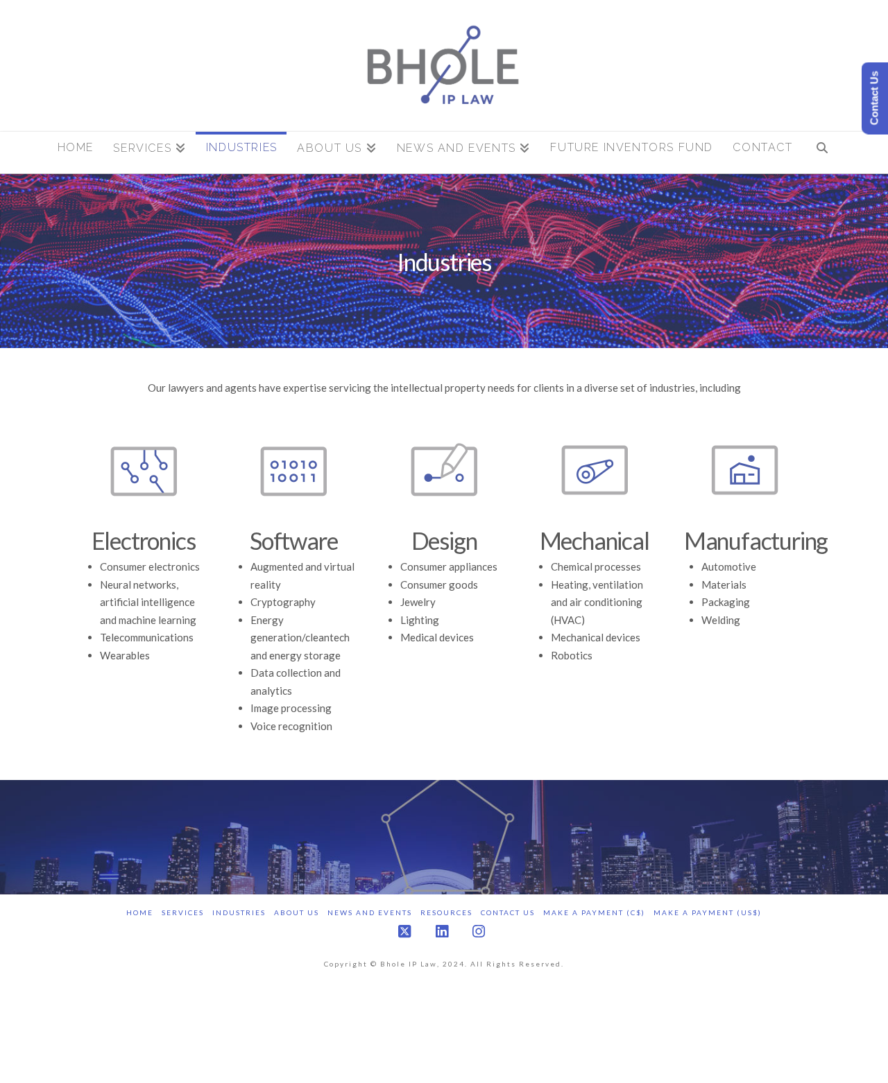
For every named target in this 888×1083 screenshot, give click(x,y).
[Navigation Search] (821, 152)
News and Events (369, 912)
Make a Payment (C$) (594, 912)
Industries (239, 912)
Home (139, 912)
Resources (446, 912)
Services (183, 912)
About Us (296, 912)
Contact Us (508, 912)
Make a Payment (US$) (708, 912)
